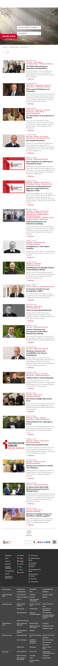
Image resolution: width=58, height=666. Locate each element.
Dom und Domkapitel (22, 640)
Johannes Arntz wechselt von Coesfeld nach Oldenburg (39, 467)
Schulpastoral (45, 623)
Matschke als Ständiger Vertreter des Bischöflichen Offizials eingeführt (39, 515)
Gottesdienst (39, 110)
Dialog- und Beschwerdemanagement (35, 613)
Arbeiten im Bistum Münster (46, 648)
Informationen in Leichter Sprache (9, 577)
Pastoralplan (32, 594)
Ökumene (19, 599)
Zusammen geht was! (21, 651)
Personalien (22, 33)
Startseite (5, 47)
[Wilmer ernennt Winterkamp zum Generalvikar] (14, 89)
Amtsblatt (7, 573)
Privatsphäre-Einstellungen (8, 567)
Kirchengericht (45, 644)
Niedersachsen (44, 219)
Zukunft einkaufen (46, 658)
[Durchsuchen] (34, 542)
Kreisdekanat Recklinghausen (34, 217)
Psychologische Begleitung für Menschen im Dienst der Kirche (48, 616)
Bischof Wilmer (30, 85)
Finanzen (29, 286)
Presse (31, 591)
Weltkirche (37, 182)
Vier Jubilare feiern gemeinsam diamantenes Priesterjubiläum (37, 67)
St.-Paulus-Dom (31, 111)
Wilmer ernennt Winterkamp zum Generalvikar (38, 90)
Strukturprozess (46, 655)
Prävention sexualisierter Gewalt (35, 604)
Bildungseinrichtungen (47, 628)
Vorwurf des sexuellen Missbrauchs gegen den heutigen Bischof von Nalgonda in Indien (38, 188)
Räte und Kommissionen (47, 640)
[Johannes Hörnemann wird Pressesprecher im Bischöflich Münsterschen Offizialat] (14, 331)
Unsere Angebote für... (22, 594)
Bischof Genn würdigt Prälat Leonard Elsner (39, 400)
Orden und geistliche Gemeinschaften (34, 600)
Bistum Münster (38, 62)
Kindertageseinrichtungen (48, 626)
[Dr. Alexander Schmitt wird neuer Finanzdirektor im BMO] (14, 291)
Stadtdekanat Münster (32, 63)
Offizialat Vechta (20, 647)
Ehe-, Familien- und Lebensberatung (46, 609)
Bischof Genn (30, 263)
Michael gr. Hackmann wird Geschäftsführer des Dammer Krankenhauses (36, 353)
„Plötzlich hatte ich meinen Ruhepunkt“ (40, 378)
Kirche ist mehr (33, 651)
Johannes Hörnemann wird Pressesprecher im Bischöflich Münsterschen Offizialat (36, 331)
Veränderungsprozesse (22, 635)
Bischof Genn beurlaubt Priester (37, 445)
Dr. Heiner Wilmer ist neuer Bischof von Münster (40, 117)
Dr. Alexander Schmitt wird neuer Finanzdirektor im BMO (37, 290)
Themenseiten (5, 651)
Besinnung (32, 597)
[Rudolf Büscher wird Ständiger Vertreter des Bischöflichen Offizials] (14, 268)
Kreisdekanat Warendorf (32, 219)
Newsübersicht (33, 589)
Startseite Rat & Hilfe (7, 604)
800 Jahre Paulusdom (21, 655)
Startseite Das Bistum (7, 635)
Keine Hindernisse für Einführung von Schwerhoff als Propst (39, 163)
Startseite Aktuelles (14, 47)
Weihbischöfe (45, 637)
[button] (4, 52)
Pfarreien (37, 136)
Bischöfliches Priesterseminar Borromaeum (33, 641)
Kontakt (6, 558)
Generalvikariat (39, 85)
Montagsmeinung (21, 589)
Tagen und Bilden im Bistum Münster (21, 658)
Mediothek (32, 630)
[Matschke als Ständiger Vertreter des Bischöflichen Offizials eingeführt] (14, 514)
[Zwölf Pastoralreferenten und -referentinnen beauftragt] (14, 215)
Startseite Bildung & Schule (6, 624)
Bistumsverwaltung (46, 642)
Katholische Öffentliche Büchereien (22, 631)
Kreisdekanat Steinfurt (47, 184)
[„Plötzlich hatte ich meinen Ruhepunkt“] (14, 377)
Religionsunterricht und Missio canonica (35, 626)
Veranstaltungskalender (47, 589)
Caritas (44, 606)
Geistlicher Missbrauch (47, 604)
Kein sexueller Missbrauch (35, 140)
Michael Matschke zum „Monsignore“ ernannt (39, 423)
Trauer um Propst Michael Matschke (38, 310)
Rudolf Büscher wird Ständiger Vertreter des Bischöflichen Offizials (40, 269)
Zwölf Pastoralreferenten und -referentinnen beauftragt (36, 223)
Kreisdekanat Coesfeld (42, 212)
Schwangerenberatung (22, 612)
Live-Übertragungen (21, 591)
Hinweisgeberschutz (9, 571)
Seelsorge (37, 211)
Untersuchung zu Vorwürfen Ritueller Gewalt (48, 652)
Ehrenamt (37, 373)
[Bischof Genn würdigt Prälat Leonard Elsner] (14, 399)
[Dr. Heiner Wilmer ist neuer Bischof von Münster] (14, 114)
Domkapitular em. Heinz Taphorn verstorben (38, 248)
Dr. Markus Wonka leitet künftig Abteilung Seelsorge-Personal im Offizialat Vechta (37, 489)
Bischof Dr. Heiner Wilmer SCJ (35, 636)
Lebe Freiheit (32, 655)
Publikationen (45, 591)
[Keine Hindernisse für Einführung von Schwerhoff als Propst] (14, 163)
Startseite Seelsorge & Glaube (7, 595)
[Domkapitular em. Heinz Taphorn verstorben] (14, 247)
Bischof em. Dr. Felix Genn (48, 635)
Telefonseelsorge (20, 608)
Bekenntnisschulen (34, 623)
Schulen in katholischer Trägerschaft (22, 624)
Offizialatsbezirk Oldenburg (28, 27)
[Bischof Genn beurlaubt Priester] (14, 445)
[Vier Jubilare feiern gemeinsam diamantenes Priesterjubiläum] (14, 66)
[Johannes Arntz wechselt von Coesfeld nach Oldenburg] (14, 466)
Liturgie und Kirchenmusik (23, 597)
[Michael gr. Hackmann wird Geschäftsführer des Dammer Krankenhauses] (14, 353)
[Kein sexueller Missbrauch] (14, 141)
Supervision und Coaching (22, 620)
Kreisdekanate (33, 647)
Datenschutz (8, 564)
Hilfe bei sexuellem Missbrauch (21, 604)
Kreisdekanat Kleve (31, 214)
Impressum (7, 561)
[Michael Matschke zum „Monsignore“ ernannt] (14, 422)
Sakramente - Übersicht (47, 594)
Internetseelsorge (33, 608)
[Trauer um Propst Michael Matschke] (14, 310)
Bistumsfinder (8, 555)
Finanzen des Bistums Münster (35, 661)
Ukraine (31, 658)
